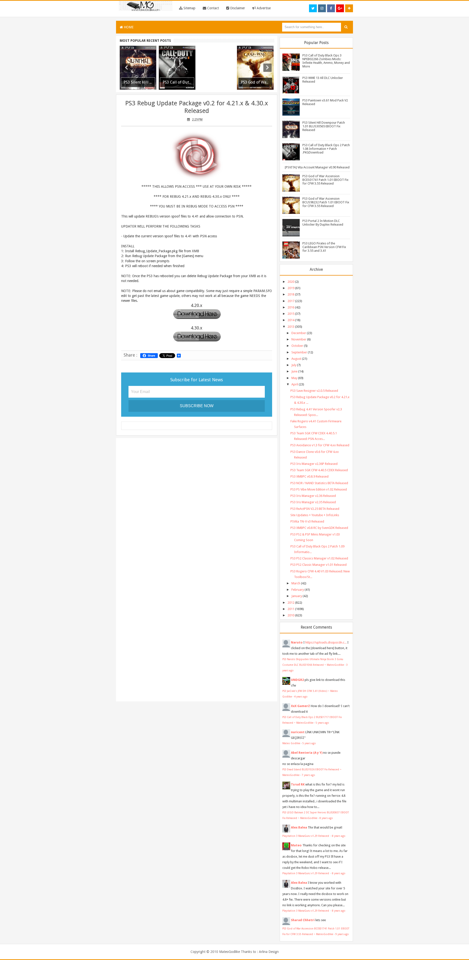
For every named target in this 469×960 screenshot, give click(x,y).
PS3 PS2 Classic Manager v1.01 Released (318, 565)
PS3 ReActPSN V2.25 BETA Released (314, 509)
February (297, 589)
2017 (291, 301)
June (294, 371)
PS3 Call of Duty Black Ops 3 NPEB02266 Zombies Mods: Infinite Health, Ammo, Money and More (326, 61)
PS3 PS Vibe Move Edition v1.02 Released (318, 489)
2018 (291, 294)
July (293, 365)
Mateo (296, 845)
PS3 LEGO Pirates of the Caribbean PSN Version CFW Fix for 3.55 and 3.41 (324, 246)
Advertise (263, 8)
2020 (291, 282)
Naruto (297, 642)
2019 (291, 288)
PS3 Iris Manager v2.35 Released (313, 502)
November (298, 339)
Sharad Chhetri (303, 920)
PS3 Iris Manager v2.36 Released (313, 496)
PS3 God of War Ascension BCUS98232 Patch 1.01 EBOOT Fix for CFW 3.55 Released (325, 202)
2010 (291, 615)
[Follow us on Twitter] (313, 8)
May (294, 378)
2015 (291, 314)
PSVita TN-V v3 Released (307, 521)
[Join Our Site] (349, 8)
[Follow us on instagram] (322, 8)
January (296, 596)
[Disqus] (197, 505)
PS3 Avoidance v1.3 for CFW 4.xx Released (319, 445)
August (296, 358)
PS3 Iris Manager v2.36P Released (314, 464)
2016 (291, 307)
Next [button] (267, 68)
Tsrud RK (298, 784)
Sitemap (188, 8)
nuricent (298, 732)
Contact (212, 8)
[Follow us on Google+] (340, 8)
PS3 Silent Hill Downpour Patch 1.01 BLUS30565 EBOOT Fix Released (323, 126)
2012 (291, 602)
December (298, 333)
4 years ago (301, 696)
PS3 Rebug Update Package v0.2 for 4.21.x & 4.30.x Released (196, 106)
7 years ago (308, 775)
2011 (291, 609)
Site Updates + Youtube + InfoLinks (314, 515)
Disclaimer (237, 8)
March (295, 583)
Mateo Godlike (291, 743)
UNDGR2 (297, 680)
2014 (291, 320)
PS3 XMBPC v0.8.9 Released (309, 476)
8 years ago (326, 818)
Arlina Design (269, 952)
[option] (138, 68)
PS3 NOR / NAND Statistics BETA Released (319, 483)
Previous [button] (126, 68)
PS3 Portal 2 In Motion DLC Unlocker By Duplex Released (322, 222)
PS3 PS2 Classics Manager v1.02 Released (319, 558)
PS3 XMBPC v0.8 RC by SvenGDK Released (319, 528)
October (297, 346)
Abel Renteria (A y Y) (306, 752)
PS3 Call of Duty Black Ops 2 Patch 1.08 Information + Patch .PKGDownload (326, 148)
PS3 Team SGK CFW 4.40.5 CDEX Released (319, 470)
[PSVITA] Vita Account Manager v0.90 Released (317, 167)
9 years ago (342, 934)
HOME (128, 27)
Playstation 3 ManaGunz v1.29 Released (306, 835)
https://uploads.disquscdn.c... (326, 642)
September (299, 352)
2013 (291, 326)
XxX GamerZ (300, 706)
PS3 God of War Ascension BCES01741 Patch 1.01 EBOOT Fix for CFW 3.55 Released (325, 179)
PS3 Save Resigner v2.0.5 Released (314, 391)
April (294, 384)
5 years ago (322, 722)
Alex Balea (299, 827)
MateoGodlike (229, 952)
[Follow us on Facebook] (331, 8)
